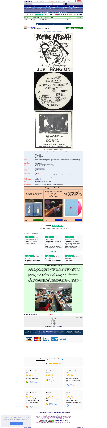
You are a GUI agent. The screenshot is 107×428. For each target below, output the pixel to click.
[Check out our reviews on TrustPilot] (58, 275)
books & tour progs (72, 8)
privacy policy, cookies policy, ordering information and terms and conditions (57, 422)
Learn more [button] (24, 419)
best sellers (65, 7)
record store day (76, 7)
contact (59, 1)
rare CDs (33, 8)
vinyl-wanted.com (44, 418)
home (37, 416)
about (68, 1)
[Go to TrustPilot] (39, 15)
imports (28, 9)
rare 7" (49, 8)
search (49, 416)
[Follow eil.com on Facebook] (42, 421)
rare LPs (44, 8)
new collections (64, 11)
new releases (29, 7)
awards (56, 9)
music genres (67, 416)
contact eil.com (54, 418)
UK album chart (53, 7)
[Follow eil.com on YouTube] (51, 421)
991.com (49, 418)
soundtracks (42, 9)
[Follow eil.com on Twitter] (44, 421)
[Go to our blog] (78, 15)
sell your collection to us (41, 417)
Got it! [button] (16, 423)
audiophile (34, 9)
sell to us (27, 11)
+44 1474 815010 (40, 184)
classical (51, 9)
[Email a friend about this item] (31, 314)
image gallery (55, 416)
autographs (70, 9)
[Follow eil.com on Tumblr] (49, 421)
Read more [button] (69, 382)
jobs (80, 11)
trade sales (47, 11)
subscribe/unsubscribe (62, 418)
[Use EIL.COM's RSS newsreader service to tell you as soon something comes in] (65, 420)
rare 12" (54, 8)
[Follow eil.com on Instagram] (46, 421)
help (64, 1)
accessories (45, 416)
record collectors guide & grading (53, 417)
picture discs (62, 9)
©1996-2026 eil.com (39, 422)
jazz (46, 9)
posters (80, 8)
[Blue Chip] (53, 334)
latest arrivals (40, 7)
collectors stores (55, 11)
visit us (41, 11)
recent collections (62, 417)
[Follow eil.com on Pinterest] (40, 421)
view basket (42, 1)
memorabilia (77, 9)
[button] (75, 339)
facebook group (74, 11)
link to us (40, 416)
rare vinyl (39, 8)
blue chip (27, 8)
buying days (35, 11)
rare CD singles (61, 8)
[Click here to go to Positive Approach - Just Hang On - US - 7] (53, 323)
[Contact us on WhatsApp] (53, 421)
